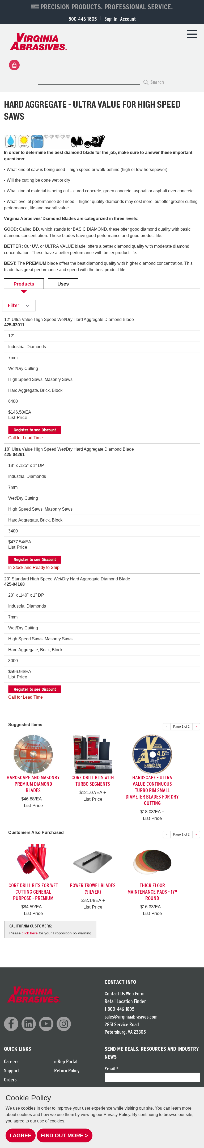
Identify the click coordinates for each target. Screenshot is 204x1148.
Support (11, 1070)
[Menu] (192, 34)
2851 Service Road (122, 1024)
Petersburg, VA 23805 (125, 1032)
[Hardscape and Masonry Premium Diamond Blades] (33, 754)
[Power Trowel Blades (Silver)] (93, 862)
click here (30, 933)
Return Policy (66, 1070)
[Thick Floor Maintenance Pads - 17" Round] (152, 862)
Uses (63, 284)
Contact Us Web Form (124, 993)
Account (128, 19)
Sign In (110, 19)
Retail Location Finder (125, 1001)
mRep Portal (65, 1061)
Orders (10, 1079)
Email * (111, 1068)
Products (24, 284)
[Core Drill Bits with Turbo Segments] (93, 754)
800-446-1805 (83, 19)
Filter (14, 305)
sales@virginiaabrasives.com (131, 1017)
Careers (11, 1061)
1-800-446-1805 (119, 1009)
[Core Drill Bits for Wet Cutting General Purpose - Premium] (33, 862)
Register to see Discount (35, 430)
